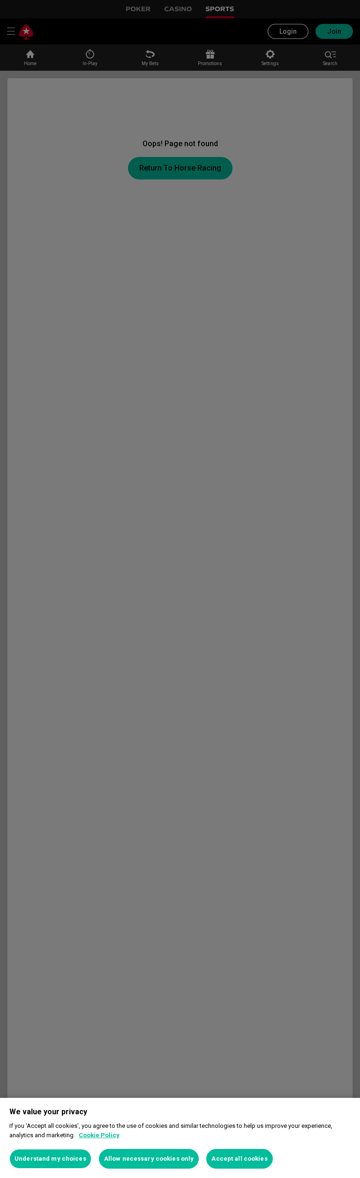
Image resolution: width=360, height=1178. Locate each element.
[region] (180, 1138)
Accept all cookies (239, 1158)
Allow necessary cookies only (149, 1158)
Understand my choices (50, 1158)
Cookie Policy (99, 1135)
